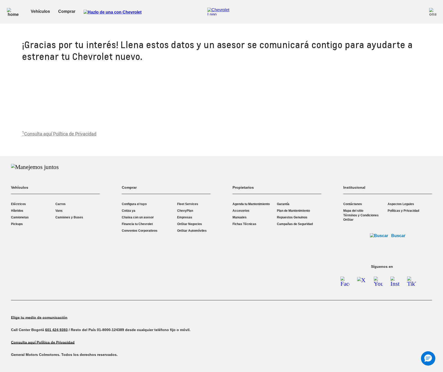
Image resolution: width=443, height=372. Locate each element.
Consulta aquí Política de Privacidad (60, 133)
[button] (59, 133)
